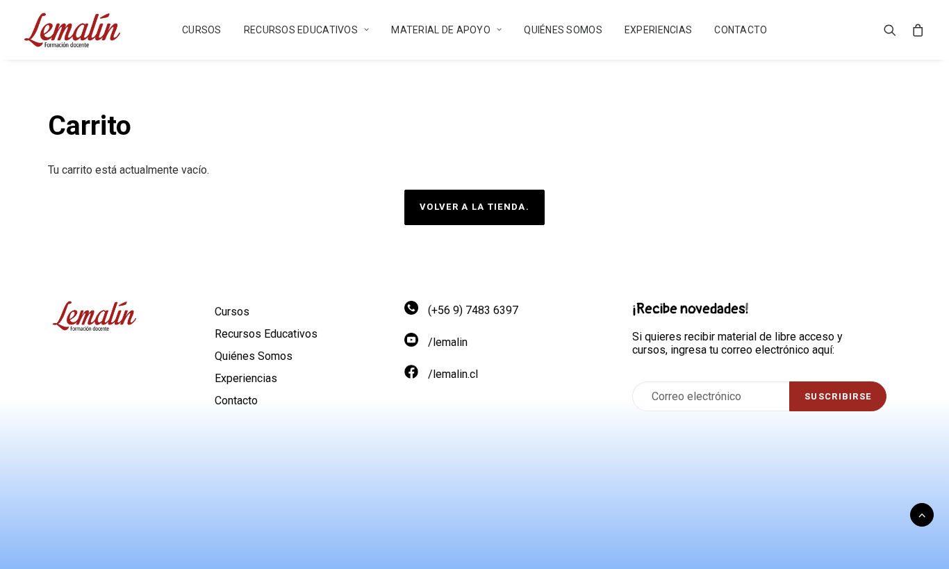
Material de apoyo (440, 29)
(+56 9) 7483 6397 (473, 310)
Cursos (202, 29)
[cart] (915, 30)
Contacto (740, 29)
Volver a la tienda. (474, 206)
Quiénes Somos (253, 356)
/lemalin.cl (453, 374)
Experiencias (658, 29)
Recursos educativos (301, 29)
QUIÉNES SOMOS (563, 29)
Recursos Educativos (266, 333)
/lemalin (448, 342)
